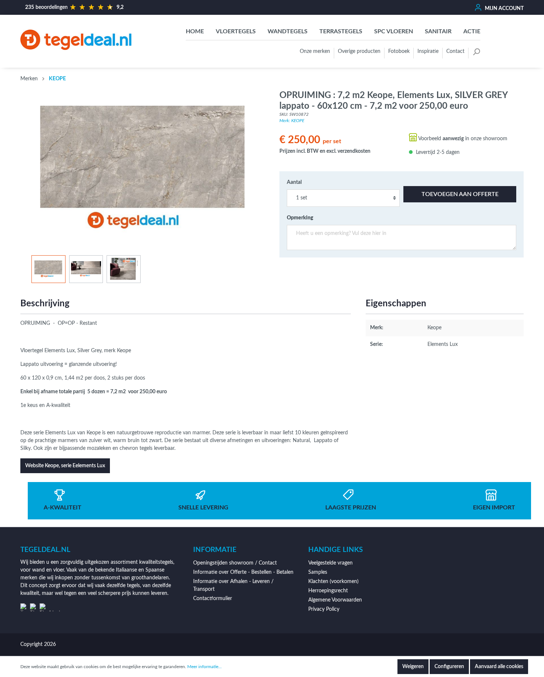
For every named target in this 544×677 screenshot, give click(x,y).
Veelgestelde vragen (330, 563)
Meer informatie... (204, 666)
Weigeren (413, 666)
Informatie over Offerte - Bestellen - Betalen (243, 572)
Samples (317, 572)
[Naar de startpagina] (75, 40)
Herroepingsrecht (328, 590)
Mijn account (504, 8)
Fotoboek (399, 51)
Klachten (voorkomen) (333, 581)
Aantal (294, 182)
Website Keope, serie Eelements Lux (65, 465)
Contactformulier (212, 598)
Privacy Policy (323, 609)
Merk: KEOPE (291, 120)
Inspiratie (428, 51)
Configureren (449, 666)
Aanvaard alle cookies (499, 666)
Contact (455, 51)
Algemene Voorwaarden (335, 600)
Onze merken (315, 51)
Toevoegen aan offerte (460, 194)
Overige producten (359, 51)
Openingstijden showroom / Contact (235, 563)
